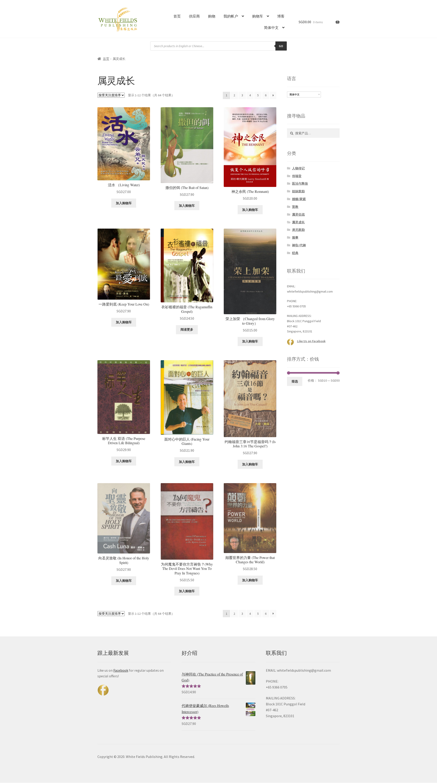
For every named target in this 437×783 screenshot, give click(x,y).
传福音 (297, 176)
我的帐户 (231, 16)
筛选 (295, 381)
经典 (295, 253)
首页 (177, 16)
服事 (295, 237)
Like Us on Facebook (311, 341)
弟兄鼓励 (298, 230)
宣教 (295, 207)
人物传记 (298, 168)
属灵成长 (298, 222)
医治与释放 (300, 183)
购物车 (257, 16)
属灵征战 (298, 214)
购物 (211, 16)
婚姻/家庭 (299, 199)
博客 (281, 16)
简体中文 (271, 27)
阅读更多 (186, 329)
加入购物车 (124, 203)
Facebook (120, 670)
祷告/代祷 (299, 245)
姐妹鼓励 (298, 191)
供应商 (194, 16)
